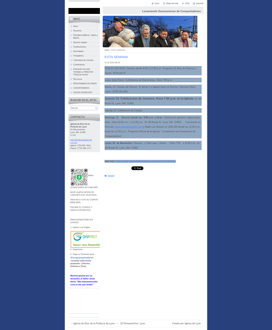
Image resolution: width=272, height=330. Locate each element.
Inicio (107, 50)
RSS (187, 3)
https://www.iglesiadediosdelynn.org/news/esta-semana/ (146, 161)
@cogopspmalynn (81, 257)
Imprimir (199, 3)
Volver (111, 175)
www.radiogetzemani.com (128, 126)
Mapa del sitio (172, 3)
